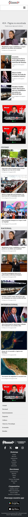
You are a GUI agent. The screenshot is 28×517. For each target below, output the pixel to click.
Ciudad (4, 405)
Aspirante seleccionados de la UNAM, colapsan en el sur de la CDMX (13, 169)
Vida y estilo (14, 481)
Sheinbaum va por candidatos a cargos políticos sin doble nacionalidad (13, 47)
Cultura (4, 420)
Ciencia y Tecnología (8, 424)
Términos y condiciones (14, 494)
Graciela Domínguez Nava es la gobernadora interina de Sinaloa (12, 274)
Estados (4, 431)
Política (14, 460)
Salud (14, 477)
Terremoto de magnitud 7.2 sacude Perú (14, 376)
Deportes (5, 416)
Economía (5, 427)
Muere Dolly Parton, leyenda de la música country (19, 74)
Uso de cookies (14, 492)
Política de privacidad (14, 491)
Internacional (14, 458)
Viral (14, 483)
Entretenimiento (7, 413)
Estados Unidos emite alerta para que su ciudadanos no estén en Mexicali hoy (19, 90)
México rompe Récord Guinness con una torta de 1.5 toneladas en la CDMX (13, 195)
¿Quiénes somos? (14, 489)
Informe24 (14, 466)
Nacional (5, 409)
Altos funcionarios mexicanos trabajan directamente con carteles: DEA (14, 325)
